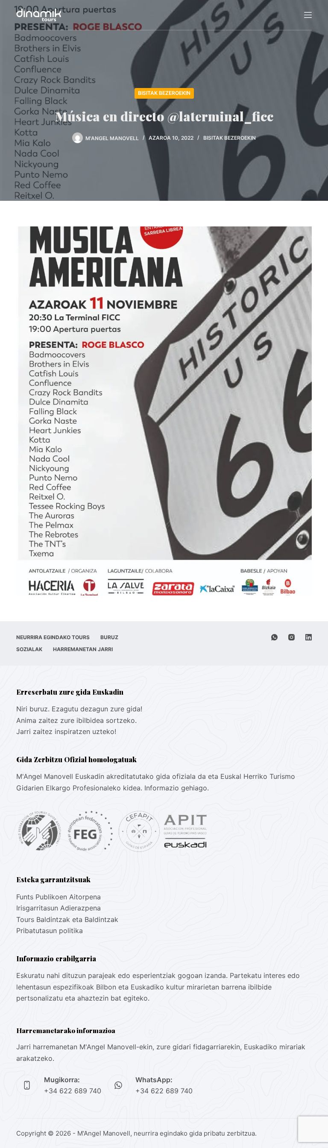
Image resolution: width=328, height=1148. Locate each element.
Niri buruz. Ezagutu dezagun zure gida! (79, 709)
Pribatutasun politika (49, 930)
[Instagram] (291, 637)
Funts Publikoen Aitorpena (58, 897)
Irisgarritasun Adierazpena (58, 908)
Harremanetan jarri (83, 649)
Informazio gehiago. (176, 788)
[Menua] (308, 15)
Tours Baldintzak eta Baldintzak (67, 919)
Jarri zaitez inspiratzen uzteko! (66, 731)
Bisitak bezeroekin (164, 93)
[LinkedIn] (308, 637)
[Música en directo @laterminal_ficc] (163, 410)
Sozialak (29, 649)
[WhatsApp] (274, 637)
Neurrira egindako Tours (53, 637)
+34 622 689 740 (72, 1090)
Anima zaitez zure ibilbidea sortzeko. (76, 720)
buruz (109, 637)
